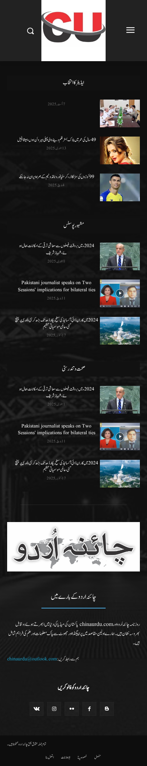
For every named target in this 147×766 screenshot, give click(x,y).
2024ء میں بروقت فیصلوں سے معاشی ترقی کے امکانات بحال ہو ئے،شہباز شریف (56, 249)
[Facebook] (89, 709)
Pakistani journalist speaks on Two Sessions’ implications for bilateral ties (56, 286)
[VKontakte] (37, 709)
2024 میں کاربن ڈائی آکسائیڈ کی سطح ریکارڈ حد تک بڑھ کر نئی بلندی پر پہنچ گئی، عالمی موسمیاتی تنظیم (56, 323)
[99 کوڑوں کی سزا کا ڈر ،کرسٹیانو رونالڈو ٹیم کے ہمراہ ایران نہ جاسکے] (120, 187)
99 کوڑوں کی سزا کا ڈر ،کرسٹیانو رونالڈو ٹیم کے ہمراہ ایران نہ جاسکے (56, 176)
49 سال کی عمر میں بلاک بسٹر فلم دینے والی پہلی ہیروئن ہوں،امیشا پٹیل (56, 139)
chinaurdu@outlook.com (32, 659)
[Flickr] (71, 709)
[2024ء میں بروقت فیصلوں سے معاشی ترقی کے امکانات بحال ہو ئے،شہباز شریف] (120, 256)
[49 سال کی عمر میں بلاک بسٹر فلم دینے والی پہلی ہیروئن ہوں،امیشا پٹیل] (120, 150)
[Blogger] (107, 709)
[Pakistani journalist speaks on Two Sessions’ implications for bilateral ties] (120, 293)
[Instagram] (54, 709)
